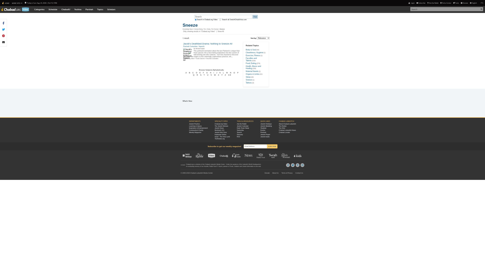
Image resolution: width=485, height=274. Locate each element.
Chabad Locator (284, 132)
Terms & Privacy (287, 173)
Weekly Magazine (195, 132)
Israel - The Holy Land (222, 137)
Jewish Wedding (266, 126)
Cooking (261, 155)
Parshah (89, 9)
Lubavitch (213, 164)
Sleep (248, 77)
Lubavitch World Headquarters (251, 164)
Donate (465, 3)
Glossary (240, 134)
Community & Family (196, 130)
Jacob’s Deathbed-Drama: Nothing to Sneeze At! (207, 43)
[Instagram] (302, 165)
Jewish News (219, 128)
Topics (100, 9)
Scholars (111, 9)
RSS (238, 137)
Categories (39, 9)
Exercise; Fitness (253, 55)
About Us (275, 173)
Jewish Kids (298, 155)
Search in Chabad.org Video (207, 20)
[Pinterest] (297, 165)
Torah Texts (273, 155)
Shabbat (263, 128)
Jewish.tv (211, 155)
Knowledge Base (188, 29)
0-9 (229, 75)
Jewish (244, 166)
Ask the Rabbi (433, 3)
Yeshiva (77, 9)
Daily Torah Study (243, 128)
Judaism (236, 166)
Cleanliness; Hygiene (254, 52)
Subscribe (240, 130)
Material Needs (252, 71)
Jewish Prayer (265, 134)
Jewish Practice (194, 124)
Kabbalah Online (220, 134)
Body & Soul (251, 50)
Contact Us (299, 173)
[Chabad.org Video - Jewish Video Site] (15, 9)
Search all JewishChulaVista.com (234, 20)
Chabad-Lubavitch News (287, 130)
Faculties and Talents (251, 59)
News (248, 155)
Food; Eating (251, 63)
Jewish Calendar (243, 126)
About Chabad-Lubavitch (287, 124)
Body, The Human (212, 29)
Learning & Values (195, 126)
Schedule (53, 9)
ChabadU (65, 9)
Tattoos (249, 83)
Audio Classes (236, 155)
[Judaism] (5, 3)
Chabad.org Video (221, 124)
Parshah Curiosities (212, 58)
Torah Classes (200, 58)
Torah (231, 166)
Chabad (207, 164)
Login (412, 3)
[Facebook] (288, 165)
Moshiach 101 (219, 130)
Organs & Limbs (252, 74)
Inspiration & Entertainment (198, 128)
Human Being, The (200, 29)
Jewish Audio (265, 137)
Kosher (262, 130)
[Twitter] (293, 165)
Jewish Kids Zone (221, 132)
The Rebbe (283, 126)
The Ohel (282, 128)
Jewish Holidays (266, 124)
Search (239, 132)
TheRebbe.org (220, 139)
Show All (221, 31)
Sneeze (249, 80)
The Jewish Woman (221, 126)
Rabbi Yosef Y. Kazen (216, 166)
